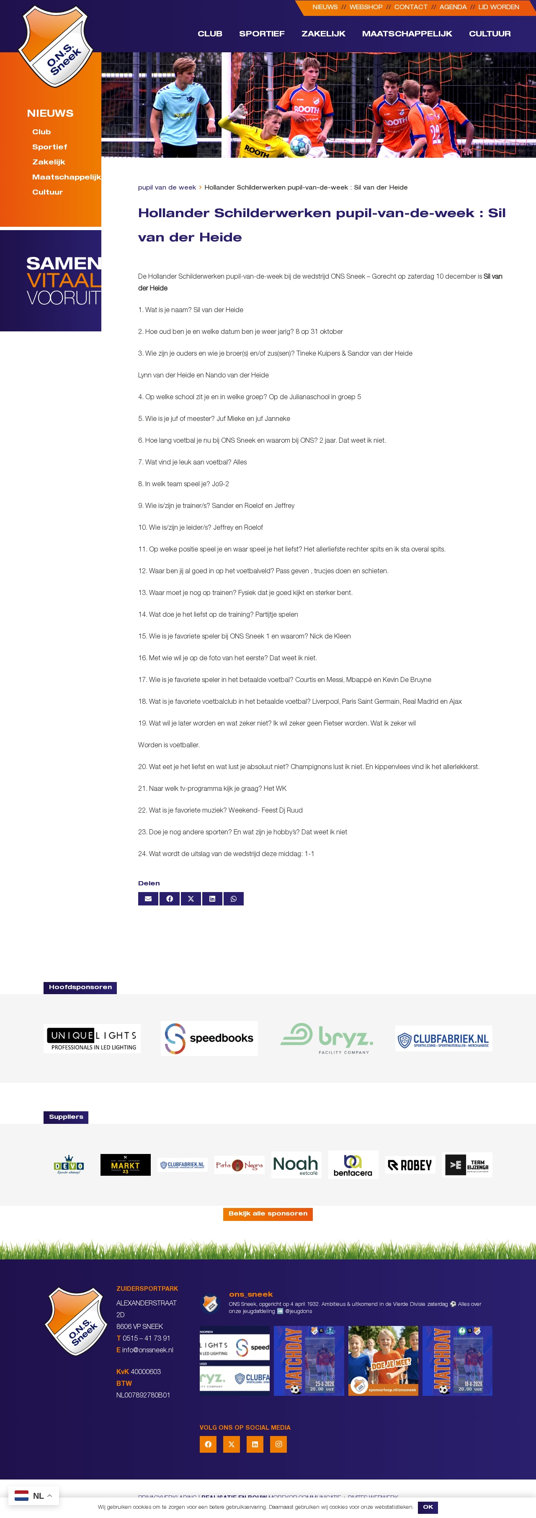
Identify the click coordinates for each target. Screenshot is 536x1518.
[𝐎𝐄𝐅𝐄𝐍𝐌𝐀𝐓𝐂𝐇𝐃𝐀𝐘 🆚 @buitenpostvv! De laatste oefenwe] (309, 1361)
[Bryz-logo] (326, 1038)
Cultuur (47, 193)
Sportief (49, 148)
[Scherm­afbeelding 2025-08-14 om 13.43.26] (296, 1164)
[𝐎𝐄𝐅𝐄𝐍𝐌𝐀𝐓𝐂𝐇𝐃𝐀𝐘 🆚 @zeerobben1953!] (457, 1361)
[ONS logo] (55, 46)
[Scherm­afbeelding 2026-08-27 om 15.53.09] (443, 1038)
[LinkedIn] (255, 1444)
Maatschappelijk (61, 178)
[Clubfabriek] (182, 1165)
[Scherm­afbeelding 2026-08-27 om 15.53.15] (410, 1164)
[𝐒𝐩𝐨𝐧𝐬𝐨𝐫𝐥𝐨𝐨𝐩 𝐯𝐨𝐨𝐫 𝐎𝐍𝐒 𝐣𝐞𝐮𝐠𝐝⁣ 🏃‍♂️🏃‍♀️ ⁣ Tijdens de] (383, 1361)
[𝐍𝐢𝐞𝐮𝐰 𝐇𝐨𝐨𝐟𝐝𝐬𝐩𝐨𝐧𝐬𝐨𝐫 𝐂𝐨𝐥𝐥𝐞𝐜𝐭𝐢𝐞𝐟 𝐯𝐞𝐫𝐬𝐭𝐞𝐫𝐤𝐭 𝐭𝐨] (235, 1361)
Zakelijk (48, 163)
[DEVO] (69, 1164)
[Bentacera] (353, 1165)
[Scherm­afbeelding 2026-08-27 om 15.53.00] (92, 1038)
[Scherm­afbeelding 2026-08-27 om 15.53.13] (467, 1164)
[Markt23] (125, 1164)
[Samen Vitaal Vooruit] (64, 281)
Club (41, 133)
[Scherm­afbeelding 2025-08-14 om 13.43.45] (239, 1165)
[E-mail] (148, 898)
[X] (231, 1444)
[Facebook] (208, 1444)
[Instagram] (278, 1444)
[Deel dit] (170, 898)
